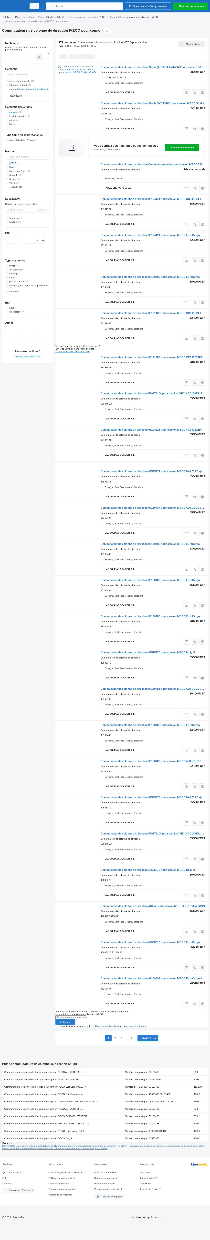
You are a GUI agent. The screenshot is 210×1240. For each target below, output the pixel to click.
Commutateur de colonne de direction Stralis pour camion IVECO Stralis (41, 1079)
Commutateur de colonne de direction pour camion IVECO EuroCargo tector (43, 1094)
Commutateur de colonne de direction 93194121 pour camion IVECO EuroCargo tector (154, 235)
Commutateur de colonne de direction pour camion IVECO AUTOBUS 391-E (43, 1072)
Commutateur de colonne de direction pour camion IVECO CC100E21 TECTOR (45, 1116)
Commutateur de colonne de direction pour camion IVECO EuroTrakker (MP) (44, 1131)
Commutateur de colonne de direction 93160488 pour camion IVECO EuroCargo (150, 544)
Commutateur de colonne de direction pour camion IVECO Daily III (38, 1138)
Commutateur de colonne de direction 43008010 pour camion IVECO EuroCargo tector (154, 942)
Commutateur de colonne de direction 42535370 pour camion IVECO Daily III (148, 652)
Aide (4, 1178)
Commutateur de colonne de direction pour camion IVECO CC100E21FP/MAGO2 (46, 1123)
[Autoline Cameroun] (13, 6)
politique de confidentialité (106, 1026)
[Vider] (49, 53)
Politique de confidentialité (61, 1178)
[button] (195, 92)
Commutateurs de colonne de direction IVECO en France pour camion (70, 1148)
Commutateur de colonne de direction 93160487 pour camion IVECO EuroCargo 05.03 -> (155, 978)
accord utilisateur (138, 1026)
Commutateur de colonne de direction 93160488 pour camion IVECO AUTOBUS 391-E (154, 761)
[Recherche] (49, 6)
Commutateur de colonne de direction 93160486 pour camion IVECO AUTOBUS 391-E (154, 688)
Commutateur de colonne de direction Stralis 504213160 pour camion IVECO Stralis (152, 103)
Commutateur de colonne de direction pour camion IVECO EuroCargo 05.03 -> (45, 1086)
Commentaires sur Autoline (62, 1189)
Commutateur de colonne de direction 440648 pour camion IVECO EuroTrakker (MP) (153, 906)
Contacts (7, 1183)
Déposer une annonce (182, 147)
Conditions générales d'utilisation (65, 1172)
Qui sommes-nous (11, 1172)
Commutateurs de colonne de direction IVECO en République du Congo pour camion (120, 1146)
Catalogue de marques (60, 1194)
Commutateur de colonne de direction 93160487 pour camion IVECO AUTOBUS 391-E (154, 507)
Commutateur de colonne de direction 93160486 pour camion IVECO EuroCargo (150, 277)
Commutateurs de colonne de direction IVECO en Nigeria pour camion (39, 1146)
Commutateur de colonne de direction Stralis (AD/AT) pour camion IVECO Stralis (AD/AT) (50, 1101)
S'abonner (65, 1022)
